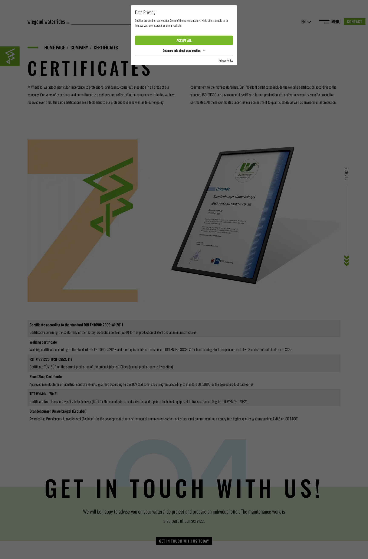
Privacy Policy (226, 60)
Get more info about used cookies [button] (182, 50)
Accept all (184, 40)
